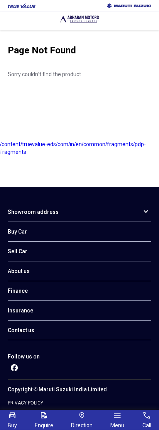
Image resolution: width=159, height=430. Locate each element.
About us (19, 271)
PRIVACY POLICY (25, 403)
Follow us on (24, 356)
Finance (18, 291)
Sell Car (17, 251)
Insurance (20, 310)
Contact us (21, 330)
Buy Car (17, 232)
